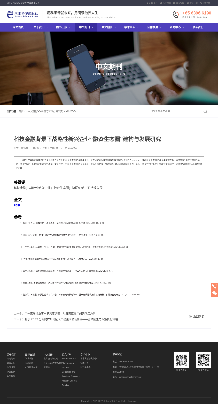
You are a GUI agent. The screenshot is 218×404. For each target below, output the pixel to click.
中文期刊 (32, 111)
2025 (69, 111)
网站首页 (18, 27)
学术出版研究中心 (88, 358)
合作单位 (11, 376)
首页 (21, 111)
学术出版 (29, 358)
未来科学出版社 (28, 3)
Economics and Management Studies (69, 363)
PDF (17, 205)
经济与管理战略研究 (52, 111)
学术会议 (84, 363)
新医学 (47, 367)
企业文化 (11, 372)
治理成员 (11, 367)
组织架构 (11, 363)
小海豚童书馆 (31, 367)
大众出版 (29, 363)
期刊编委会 (85, 367)
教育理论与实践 (51, 358)
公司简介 (11, 358)
